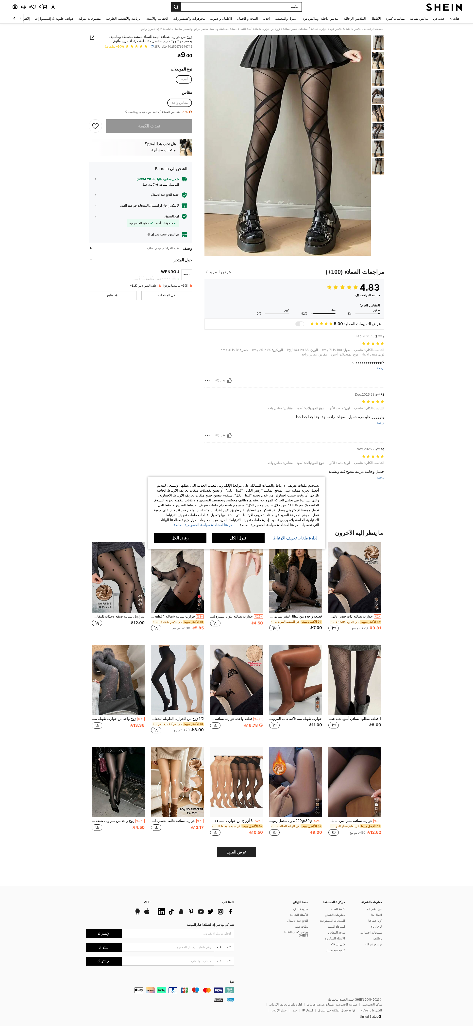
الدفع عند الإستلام (297, 920)
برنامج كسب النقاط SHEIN (296, 933)
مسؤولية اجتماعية (371, 932)
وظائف (377, 938)
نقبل (231, 982)
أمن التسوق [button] (172, 216)
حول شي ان (374, 909)
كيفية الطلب (337, 909)
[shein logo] (444, 7)
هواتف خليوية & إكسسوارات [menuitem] (54, 18)
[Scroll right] (14, 18)
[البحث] (176, 7)
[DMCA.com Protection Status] (218, 1000)
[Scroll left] (20, 18)
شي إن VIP (338, 944)
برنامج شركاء (373, 944)
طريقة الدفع (300, 909)
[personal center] (53, 7)
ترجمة (380, 368)
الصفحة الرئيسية (374, 29)
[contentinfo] (160, 990)
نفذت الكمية (149, 125)
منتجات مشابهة (163, 150)
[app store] (146, 914)
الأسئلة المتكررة (335, 938)
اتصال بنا (376, 915)
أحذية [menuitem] (266, 18)
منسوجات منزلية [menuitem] (89, 18)
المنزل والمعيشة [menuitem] (286, 18)
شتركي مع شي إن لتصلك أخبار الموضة (210, 924)
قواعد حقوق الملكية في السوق (336, 1010)
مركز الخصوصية (372, 1004)
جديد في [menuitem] (439, 18)
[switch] (299, 323)
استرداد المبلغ (336, 926)
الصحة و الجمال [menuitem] (247, 18)
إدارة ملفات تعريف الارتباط (285, 1004)
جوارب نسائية (318, 29)
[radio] (184, 79)
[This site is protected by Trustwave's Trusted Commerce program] (230, 1000)
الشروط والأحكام (371, 1010)
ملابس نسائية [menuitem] (419, 18)
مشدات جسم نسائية (295, 29)
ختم (294, 1010)
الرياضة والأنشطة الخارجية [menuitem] (123, 18)
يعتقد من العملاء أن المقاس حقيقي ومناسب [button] (158, 112)
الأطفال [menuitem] (376, 18)
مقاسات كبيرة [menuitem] (395, 18)
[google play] (137, 914)
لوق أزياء (376, 926)
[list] (194, 911)
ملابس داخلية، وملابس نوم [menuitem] (320, 18)
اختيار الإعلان (279, 1010)
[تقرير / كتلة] (207, 381)
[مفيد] (229, 381)
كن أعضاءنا (375, 920)
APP (147, 902)
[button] (23, 7)
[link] (43, 7)
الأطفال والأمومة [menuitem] (221, 18)
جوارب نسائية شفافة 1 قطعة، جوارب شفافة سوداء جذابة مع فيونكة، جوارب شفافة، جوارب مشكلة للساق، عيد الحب (177, 616)
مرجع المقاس (336, 932)
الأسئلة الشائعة (299, 915)
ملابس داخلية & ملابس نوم (345, 29)
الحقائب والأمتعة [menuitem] (157, 18)
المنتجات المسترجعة (332, 920)
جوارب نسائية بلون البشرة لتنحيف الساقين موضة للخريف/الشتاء (236, 616)
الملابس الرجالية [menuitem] (354, 18)
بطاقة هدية (301, 926)
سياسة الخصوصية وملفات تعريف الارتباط (332, 1004)
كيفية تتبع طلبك (335, 950)
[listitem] (354, 589)
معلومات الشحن (335, 915)
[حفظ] (95, 125)
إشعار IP (307, 1010)
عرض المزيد (237, 852)
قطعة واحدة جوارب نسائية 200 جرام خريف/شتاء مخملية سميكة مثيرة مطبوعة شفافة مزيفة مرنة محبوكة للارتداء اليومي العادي (236, 719)
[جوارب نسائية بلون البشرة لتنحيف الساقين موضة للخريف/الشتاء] (236, 577)
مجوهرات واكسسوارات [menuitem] (189, 18)
